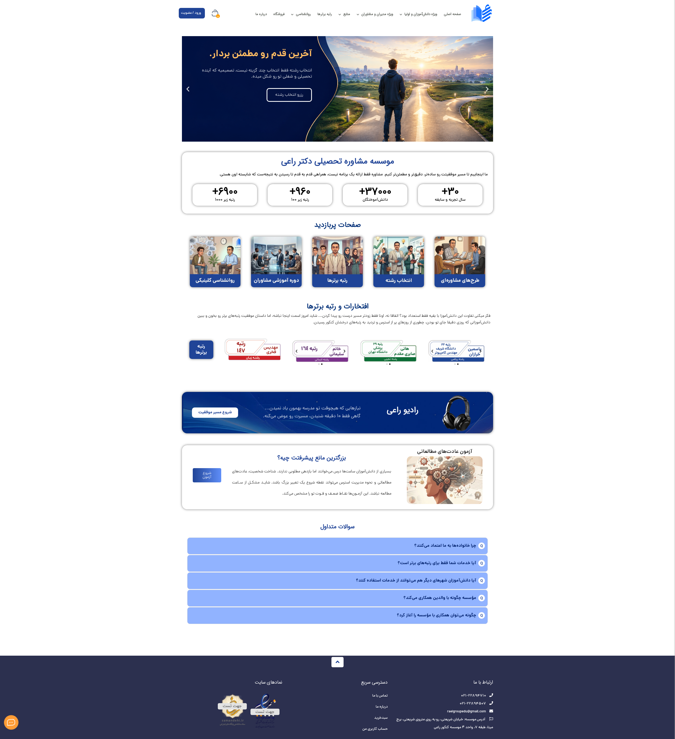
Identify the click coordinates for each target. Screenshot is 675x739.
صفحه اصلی (452, 14)
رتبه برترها (324, 14)
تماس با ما (380, 696)
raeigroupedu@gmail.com (466, 711)
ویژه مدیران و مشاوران (377, 14)
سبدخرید (381, 718)
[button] (487, 88)
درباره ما (261, 14)
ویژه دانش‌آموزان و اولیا (420, 14)
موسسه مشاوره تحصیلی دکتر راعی (337, 161)
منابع (346, 14)
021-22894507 (473, 704)
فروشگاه (279, 14)
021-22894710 (473, 696)
